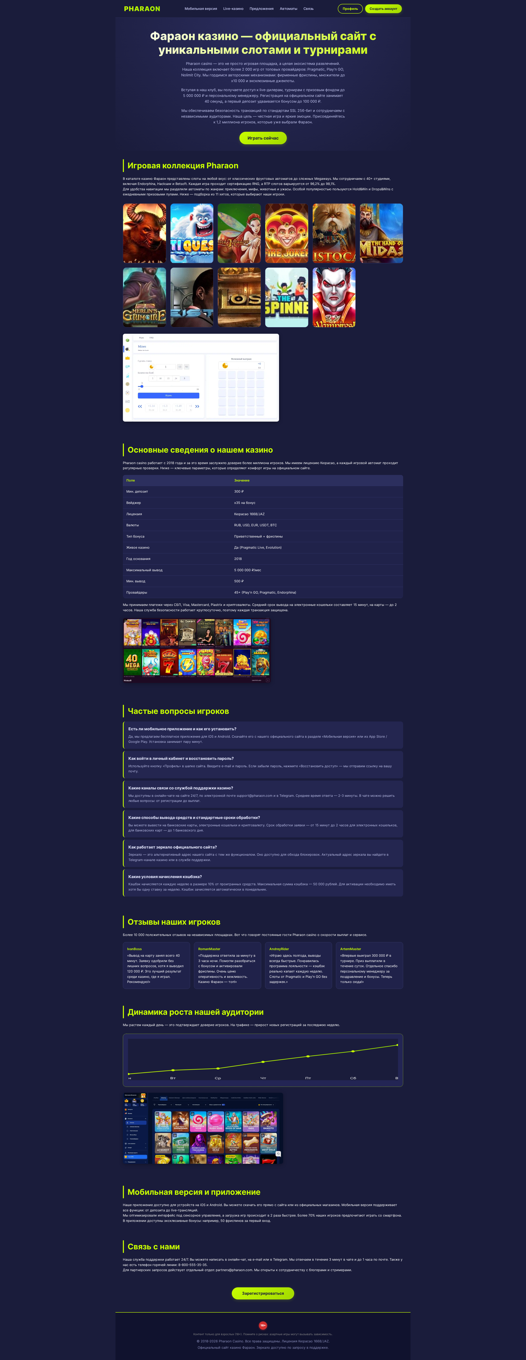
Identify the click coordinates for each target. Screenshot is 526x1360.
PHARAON (142, 9)
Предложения (262, 9)
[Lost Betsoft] (239, 297)
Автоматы (288, 9)
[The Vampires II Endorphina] (334, 297)
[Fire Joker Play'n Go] (286, 233)
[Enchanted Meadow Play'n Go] (239, 233)
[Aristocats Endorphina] (334, 233)
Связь (308, 9)
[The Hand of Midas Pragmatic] (381, 233)
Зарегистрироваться (263, 1293)
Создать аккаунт (383, 9)
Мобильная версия (201, 9)
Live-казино (233, 9)
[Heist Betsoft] (192, 297)
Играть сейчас (263, 138)
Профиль (350, 9)
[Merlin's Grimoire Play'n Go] (144, 297)
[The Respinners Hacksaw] (286, 297)
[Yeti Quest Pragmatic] (192, 233)
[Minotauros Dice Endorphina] (144, 233)
